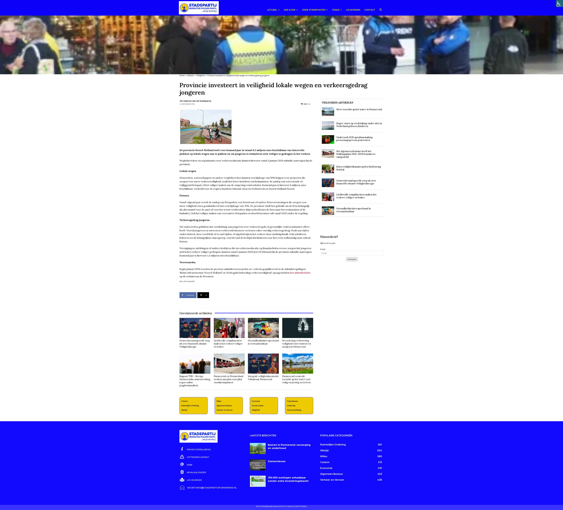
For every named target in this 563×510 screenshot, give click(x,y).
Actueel (272, 10)
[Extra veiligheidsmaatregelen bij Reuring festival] (328, 169)
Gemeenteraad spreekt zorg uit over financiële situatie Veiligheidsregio (194, 343)
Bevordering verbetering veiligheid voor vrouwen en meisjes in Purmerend (296, 343)
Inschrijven (351, 259)
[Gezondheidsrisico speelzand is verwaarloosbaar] (263, 328)
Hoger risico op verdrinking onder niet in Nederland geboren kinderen (359, 125)
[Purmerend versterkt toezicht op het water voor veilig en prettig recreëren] (297, 364)
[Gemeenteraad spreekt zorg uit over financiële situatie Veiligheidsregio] (194, 328)
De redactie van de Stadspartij (195, 101)
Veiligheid (200, 75)
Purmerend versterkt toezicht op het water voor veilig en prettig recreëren (296, 379)
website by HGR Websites (296, 506)
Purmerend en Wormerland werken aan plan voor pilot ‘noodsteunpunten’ (228, 379)
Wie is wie (289, 10)
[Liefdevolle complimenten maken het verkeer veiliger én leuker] (229, 328)
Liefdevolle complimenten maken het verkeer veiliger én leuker (228, 343)
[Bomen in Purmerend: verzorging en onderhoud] (258, 448)
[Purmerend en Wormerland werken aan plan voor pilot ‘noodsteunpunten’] (229, 364)
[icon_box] (195, 449)
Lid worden (353, 10)
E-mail (322, 249)
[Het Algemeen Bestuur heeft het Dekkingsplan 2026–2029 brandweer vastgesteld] (328, 153)
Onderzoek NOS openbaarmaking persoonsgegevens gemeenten (354, 139)
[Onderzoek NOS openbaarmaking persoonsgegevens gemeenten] (328, 139)
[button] (380, 10)
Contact (369, 10)
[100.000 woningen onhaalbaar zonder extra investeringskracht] (258, 481)
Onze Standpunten (313, 10)
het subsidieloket (300, 272)
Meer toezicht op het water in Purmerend (359, 109)
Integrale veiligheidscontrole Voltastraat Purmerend (263, 378)
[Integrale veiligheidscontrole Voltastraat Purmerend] (263, 364)
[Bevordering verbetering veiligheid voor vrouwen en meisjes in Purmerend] (297, 328)
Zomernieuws (276, 461)
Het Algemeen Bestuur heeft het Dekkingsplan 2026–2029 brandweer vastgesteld (356, 154)
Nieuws (191, 75)
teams (335, 10)
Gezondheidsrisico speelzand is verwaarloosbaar (263, 342)
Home (182, 75)
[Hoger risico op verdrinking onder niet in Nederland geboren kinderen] (328, 125)
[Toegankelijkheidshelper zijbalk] (559, 3)
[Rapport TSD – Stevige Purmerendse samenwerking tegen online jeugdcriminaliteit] (194, 364)
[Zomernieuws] (258, 465)
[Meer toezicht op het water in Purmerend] (328, 111)
